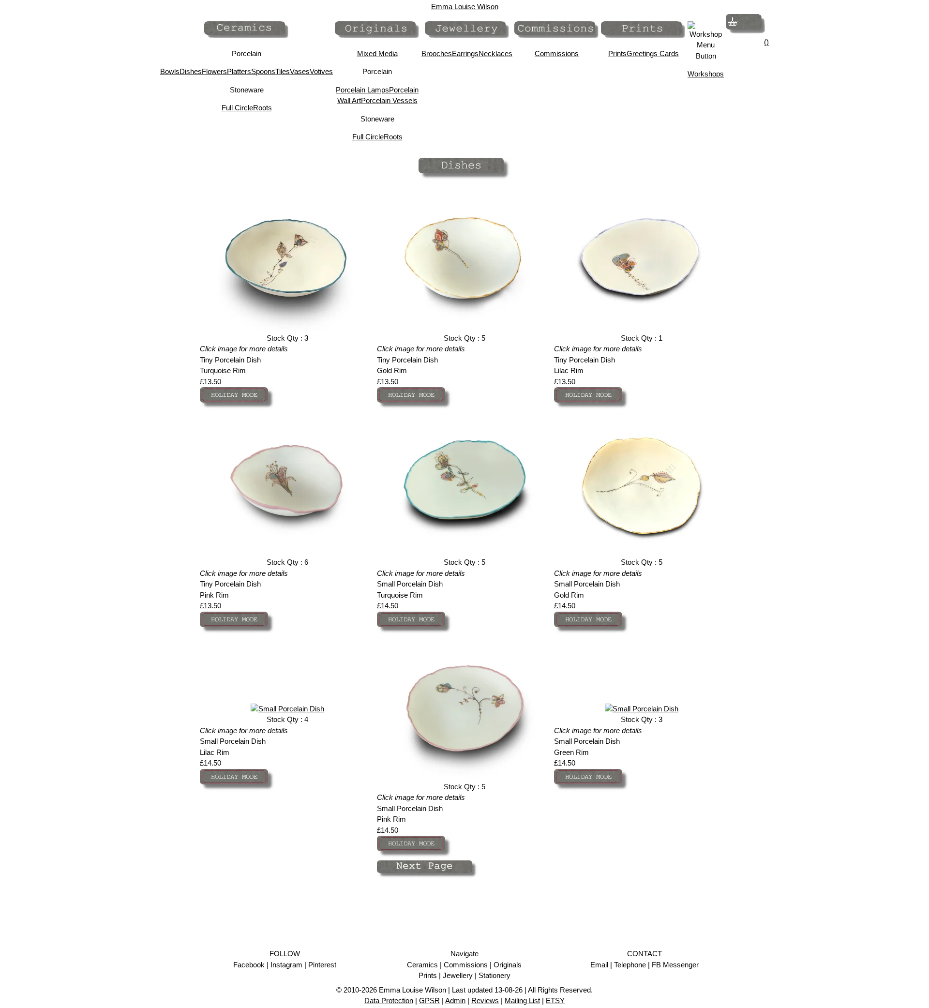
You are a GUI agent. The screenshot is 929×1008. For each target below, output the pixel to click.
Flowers (214, 71)
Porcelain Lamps (362, 90)
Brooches (436, 53)
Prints (617, 53)
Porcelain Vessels (389, 100)
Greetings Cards (653, 53)
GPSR (429, 1000)
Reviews (485, 1000)
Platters (239, 71)
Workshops (706, 74)
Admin (455, 1000)
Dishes (191, 71)
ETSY (555, 1000)
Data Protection (388, 1000)
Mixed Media (377, 53)
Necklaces (495, 53)
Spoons (263, 71)
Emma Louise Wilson (464, 6)
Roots (262, 108)
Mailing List (522, 1000)
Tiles (282, 71)
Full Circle (237, 108)
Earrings (465, 53)
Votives (321, 71)
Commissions (557, 53)
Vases (300, 71)
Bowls (170, 71)
